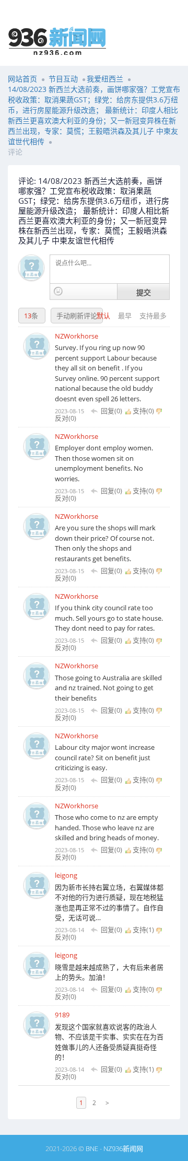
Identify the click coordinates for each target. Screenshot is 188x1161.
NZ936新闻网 (123, 1148)
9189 (62, 1014)
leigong (66, 875)
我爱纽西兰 (105, 79)
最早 (125, 315)
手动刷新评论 (76, 315)
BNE (92, 1148)
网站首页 (22, 79)
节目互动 (63, 79)
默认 (104, 315)
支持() (143, 410)
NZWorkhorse (76, 336)
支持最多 (153, 315)
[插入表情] (58, 291)
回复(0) (111, 410)
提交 (143, 292)
